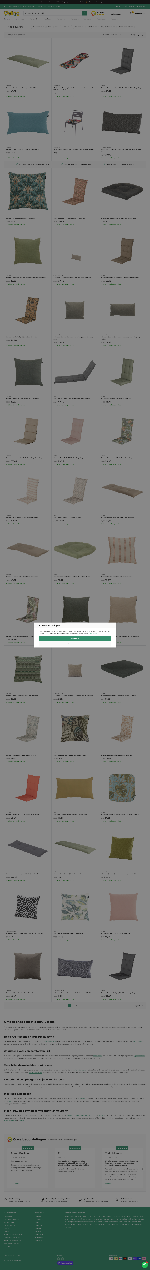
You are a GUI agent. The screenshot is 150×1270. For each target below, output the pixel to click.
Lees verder (93, 634)
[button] (75, 644)
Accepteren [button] (75, 639)
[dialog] (75, 635)
